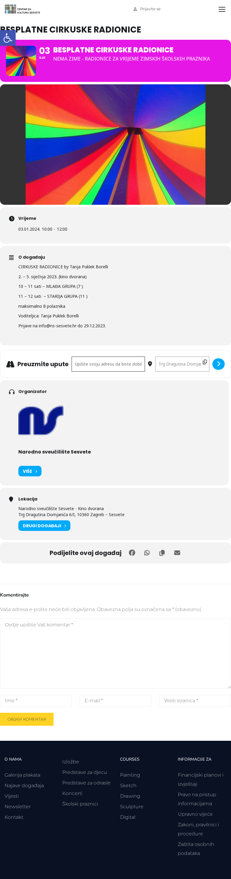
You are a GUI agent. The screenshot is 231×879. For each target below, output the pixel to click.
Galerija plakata (22, 775)
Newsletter (18, 806)
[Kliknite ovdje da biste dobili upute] (218, 364)
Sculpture (131, 806)
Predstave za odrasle (86, 783)
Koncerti (72, 793)
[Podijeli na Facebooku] (132, 552)
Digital (127, 817)
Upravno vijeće (195, 814)
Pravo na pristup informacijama (197, 799)
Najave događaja (24, 785)
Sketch (128, 785)
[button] (8, 38)
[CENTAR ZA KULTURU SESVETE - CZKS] (26, 9)
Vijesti (12, 796)
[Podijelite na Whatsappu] (147, 552)
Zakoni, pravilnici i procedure (198, 829)
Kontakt (14, 817)
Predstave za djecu (84, 772)
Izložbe (70, 762)
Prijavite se (150, 8)
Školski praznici (80, 804)
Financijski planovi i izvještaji (200, 779)
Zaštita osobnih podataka (196, 848)
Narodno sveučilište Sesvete (54, 451)
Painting (130, 775)
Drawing (130, 796)
